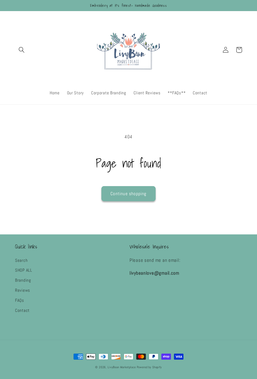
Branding (23, 280)
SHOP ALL (23, 270)
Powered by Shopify (149, 367)
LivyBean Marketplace (122, 367)
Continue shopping (128, 193)
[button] (21, 50)
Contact (22, 310)
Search (21, 260)
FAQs (19, 300)
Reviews (22, 290)
